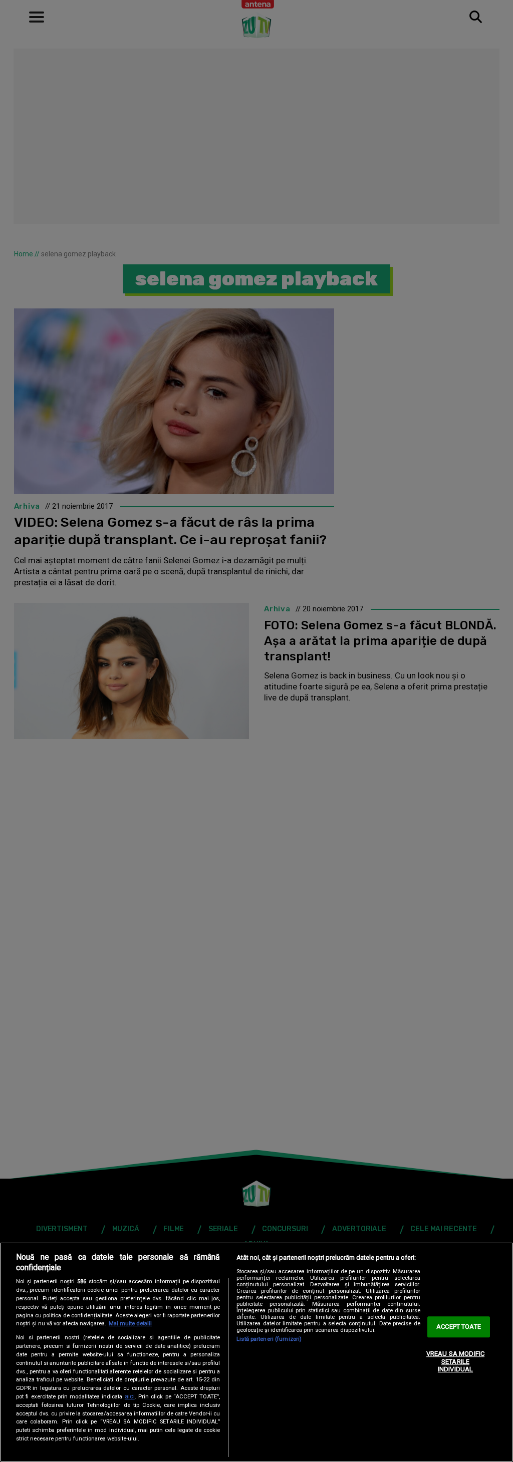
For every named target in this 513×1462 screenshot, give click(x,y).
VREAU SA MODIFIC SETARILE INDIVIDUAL (455, 1361)
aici (130, 1396)
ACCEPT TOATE (458, 1327)
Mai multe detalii (130, 1323)
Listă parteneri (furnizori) (269, 1339)
